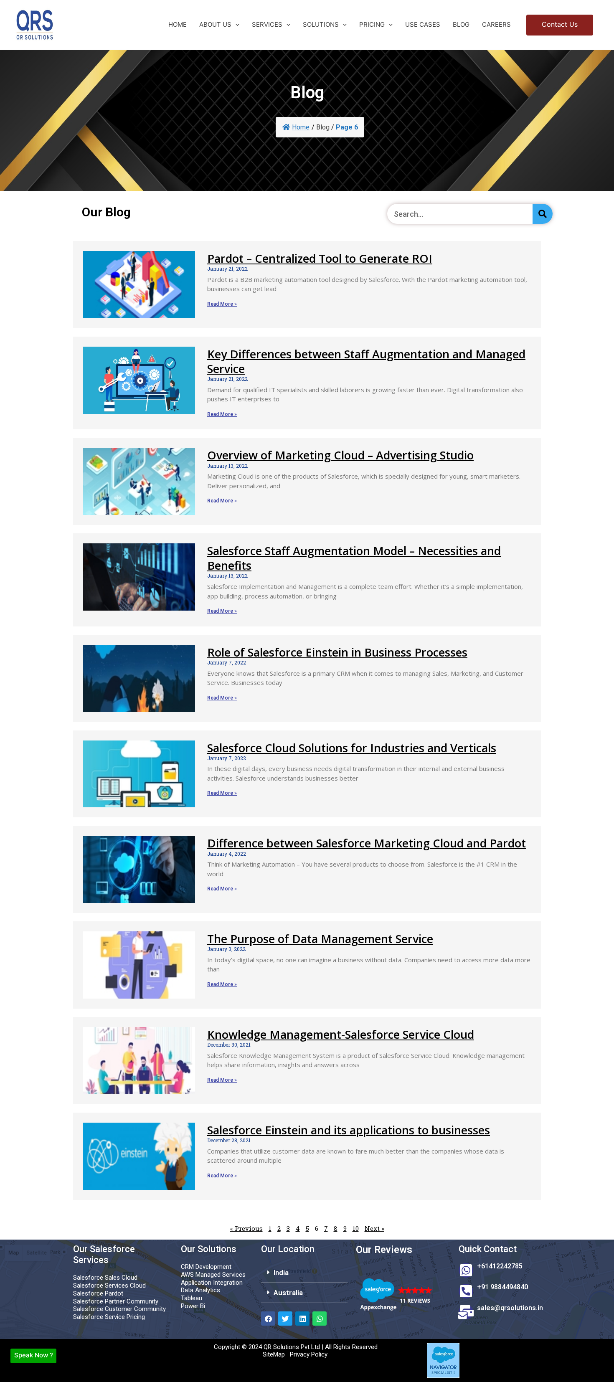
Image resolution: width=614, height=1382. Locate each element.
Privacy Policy (308, 1354)
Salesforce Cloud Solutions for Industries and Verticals (351, 748)
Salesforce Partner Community (115, 1301)
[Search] (543, 214)
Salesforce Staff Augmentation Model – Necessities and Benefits (354, 558)
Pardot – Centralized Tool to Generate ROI (319, 258)
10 (356, 1228)
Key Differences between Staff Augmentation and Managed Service (366, 361)
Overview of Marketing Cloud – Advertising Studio (340, 455)
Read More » (222, 304)
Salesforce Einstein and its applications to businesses (348, 1130)
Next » (374, 1228)
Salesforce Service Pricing (109, 1317)
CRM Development (206, 1266)
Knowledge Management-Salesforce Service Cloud (340, 1034)
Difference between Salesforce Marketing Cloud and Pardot (366, 843)
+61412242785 (500, 1266)
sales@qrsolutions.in (510, 1308)
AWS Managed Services (213, 1274)
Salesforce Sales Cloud (105, 1277)
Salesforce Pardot (98, 1293)
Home (301, 127)
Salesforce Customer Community (119, 1309)
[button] (235, 24)
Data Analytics (200, 1290)
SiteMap (274, 1354)
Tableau (191, 1298)
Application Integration (212, 1282)
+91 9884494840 (502, 1287)
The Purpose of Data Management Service (320, 938)
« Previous (246, 1228)
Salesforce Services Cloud (109, 1285)
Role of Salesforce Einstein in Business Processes (337, 652)
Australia (288, 1292)
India (281, 1272)
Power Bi (193, 1306)
